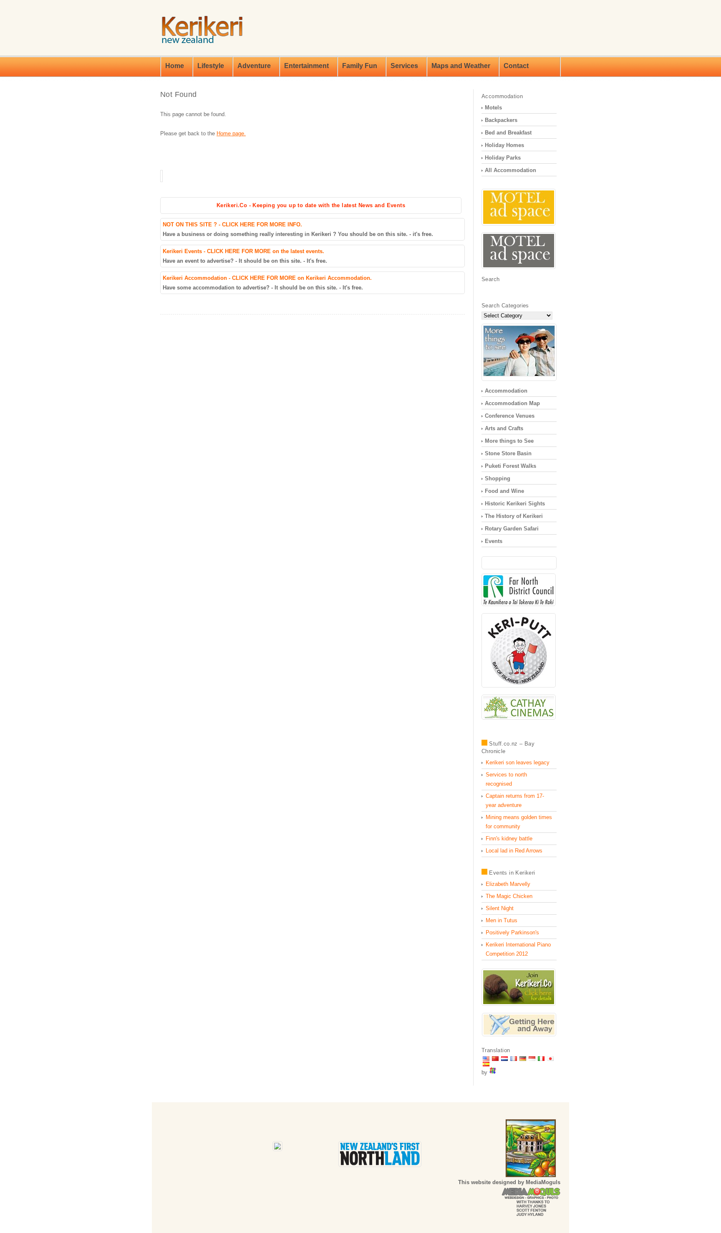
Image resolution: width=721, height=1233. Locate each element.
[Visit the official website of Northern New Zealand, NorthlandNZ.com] (379, 1165)
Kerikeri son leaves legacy (518, 762)
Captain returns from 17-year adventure (515, 800)
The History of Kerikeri (514, 516)
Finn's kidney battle (509, 838)
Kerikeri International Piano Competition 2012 (518, 949)
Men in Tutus (501, 920)
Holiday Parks (503, 158)
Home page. (231, 133)
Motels (493, 107)
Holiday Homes (504, 145)
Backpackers (501, 120)
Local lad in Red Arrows (514, 850)
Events (493, 541)
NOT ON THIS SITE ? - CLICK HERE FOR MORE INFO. (232, 224)
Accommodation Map (512, 403)
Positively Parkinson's (512, 932)
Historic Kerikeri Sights (515, 503)
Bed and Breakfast (508, 132)
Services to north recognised (506, 779)
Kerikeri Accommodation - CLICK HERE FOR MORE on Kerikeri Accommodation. (267, 278)
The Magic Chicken (509, 896)
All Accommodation (510, 170)
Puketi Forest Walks (510, 466)
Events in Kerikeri (512, 873)
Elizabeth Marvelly (508, 884)
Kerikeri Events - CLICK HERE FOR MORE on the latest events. (243, 251)
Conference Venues (509, 416)
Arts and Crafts (504, 428)
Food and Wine (504, 491)
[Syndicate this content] (484, 744)
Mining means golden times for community (519, 822)
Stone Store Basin (508, 453)
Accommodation (506, 391)
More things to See (509, 441)
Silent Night (500, 908)
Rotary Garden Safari (512, 528)
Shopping (497, 478)
